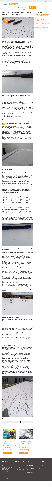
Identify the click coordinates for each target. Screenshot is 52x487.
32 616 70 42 (5, 471)
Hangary (29, 471)
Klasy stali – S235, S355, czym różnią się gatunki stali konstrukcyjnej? (41, 28)
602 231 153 (18, 467)
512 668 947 (18, 463)
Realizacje (15, 7)
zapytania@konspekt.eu (20, 469)
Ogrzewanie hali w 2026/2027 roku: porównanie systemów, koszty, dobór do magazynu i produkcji (42, 19)
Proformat (48, 478)
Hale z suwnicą (30, 469)
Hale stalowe (30, 463)
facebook (43, 1)
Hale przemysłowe (31, 466)
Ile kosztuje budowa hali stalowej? (26, 214)
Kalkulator (32, 7)
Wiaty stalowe (30, 472)
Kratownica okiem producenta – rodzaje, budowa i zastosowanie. (41, 25)
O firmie (19, 7)
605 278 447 (18, 465)
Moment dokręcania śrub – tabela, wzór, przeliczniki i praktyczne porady (42, 23)
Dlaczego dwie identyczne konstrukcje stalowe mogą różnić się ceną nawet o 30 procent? (42, 15)
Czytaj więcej (7, 452)
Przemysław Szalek (16, 418)
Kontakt (26, 7)
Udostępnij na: (17, 422)
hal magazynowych (16, 289)
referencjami (4, 330)
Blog (23, 7)
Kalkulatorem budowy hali (17, 215)
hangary (7, 41)
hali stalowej (26, 121)
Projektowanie (10, 7)
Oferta (4, 7)
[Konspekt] (10, 4)
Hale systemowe (31, 468)
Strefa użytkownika (43, 471)
